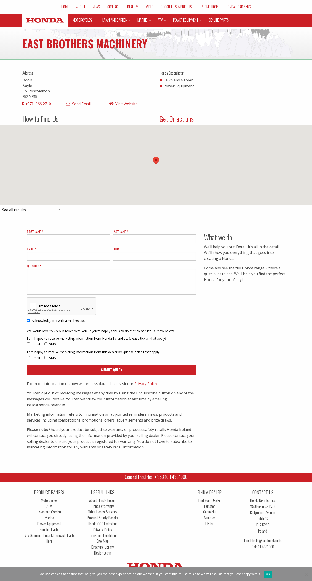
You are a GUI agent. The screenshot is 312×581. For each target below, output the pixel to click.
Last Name (120, 231)
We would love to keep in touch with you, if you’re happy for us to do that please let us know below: (101, 331)
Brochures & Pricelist (177, 7)
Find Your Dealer (209, 500)
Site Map (102, 541)
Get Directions (176, 118)
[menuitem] (65, 7)
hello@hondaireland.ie (267, 540)
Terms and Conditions (102, 535)
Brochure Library (102, 547)
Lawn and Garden (49, 512)
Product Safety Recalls (102, 518)
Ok (268, 574)
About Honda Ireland (102, 500)
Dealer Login (102, 553)
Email (31, 248)
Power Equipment (49, 523)
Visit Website (126, 103)
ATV (49, 506)
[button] (156, 161)
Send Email (81, 103)
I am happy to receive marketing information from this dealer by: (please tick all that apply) (94, 352)
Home (65, 7)
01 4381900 (266, 547)
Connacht (209, 512)
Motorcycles (49, 500)
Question (33, 265)
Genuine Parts (49, 529)
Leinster (209, 506)
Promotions (210, 7)
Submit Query (111, 369)
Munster (209, 518)
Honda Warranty (103, 506)
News (96, 7)
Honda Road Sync (238, 7)
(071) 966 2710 (38, 103)
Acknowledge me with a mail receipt (58, 320)
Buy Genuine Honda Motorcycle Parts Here (49, 538)
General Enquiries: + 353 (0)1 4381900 (156, 476)
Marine (49, 518)
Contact (113, 7)
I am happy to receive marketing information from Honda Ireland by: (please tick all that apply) (96, 338)
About (80, 7)
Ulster (209, 523)
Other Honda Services (102, 512)
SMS (52, 344)
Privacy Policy (145, 383)
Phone (117, 248)
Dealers (133, 7)
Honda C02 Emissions (102, 523)
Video (149, 7)
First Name (34, 231)
